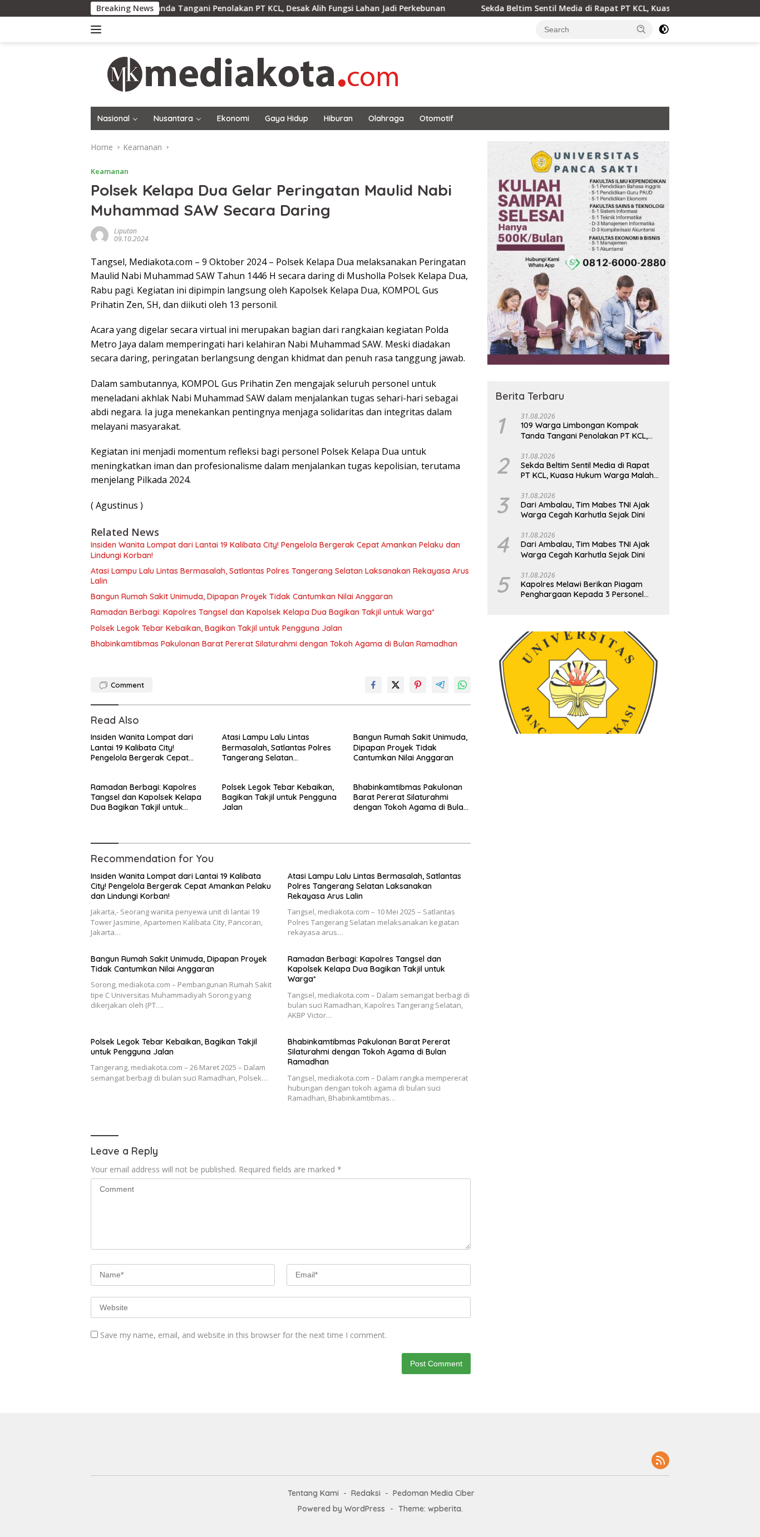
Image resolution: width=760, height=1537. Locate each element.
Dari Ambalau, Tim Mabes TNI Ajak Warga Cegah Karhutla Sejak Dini (585, 510)
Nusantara (173, 118)
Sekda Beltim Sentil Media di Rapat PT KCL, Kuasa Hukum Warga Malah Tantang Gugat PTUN (587, 470)
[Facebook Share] (373, 685)
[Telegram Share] (440, 685)
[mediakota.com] (245, 73)
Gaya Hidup (286, 118)
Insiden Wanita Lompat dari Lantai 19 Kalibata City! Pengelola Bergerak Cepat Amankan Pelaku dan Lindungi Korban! (275, 550)
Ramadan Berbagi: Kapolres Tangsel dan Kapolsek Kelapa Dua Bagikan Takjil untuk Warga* (263, 612)
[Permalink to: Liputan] (99, 234)
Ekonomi (233, 118)
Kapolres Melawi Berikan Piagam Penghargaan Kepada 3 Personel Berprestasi (582, 589)
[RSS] (660, 1461)
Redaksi (366, 1493)
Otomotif (436, 118)
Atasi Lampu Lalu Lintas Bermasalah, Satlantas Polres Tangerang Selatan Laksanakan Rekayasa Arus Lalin (280, 576)
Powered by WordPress (341, 1509)
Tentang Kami (313, 1493)
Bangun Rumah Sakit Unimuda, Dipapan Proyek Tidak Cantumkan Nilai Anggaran (242, 596)
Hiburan (338, 118)
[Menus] (98, 29)
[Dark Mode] (663, 29)
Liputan (125, 231)
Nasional (113, 118)
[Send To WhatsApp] (462, 685)
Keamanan (110, 171)
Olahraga (386, 118)
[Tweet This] (395, 685)
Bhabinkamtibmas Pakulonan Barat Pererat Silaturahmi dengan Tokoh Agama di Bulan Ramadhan (274, 644)
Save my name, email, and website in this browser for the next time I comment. (243, 1335)
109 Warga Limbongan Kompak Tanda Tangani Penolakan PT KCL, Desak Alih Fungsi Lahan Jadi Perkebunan (584, 430)
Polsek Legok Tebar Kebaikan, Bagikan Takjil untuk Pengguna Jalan (216, 628)
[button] (641, 29)
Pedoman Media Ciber (434, 1493)
